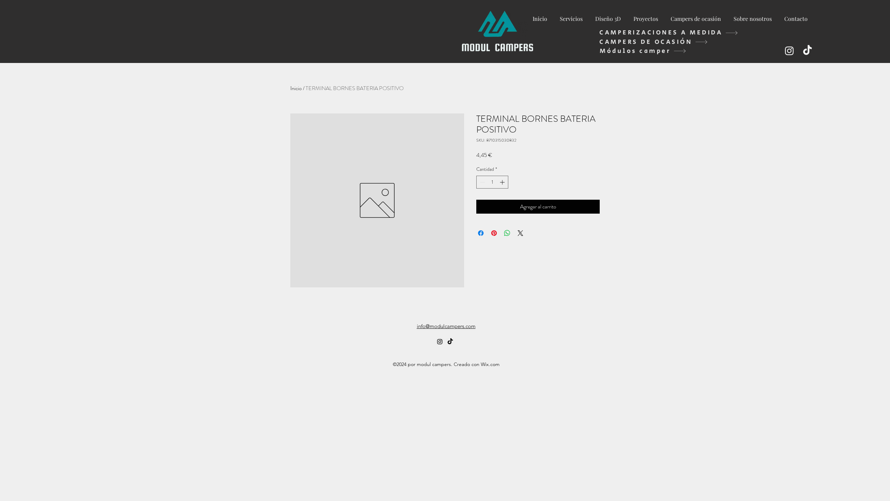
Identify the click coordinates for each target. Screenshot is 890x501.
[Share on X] (520, 233)
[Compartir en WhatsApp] (507, 233)
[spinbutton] (492, 182)
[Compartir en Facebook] (481, 233)
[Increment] (503, 182)
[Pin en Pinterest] (494, 233)
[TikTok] (807, 50)
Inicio (296, 88)
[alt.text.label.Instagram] (789, 50)
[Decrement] (481, 182)
